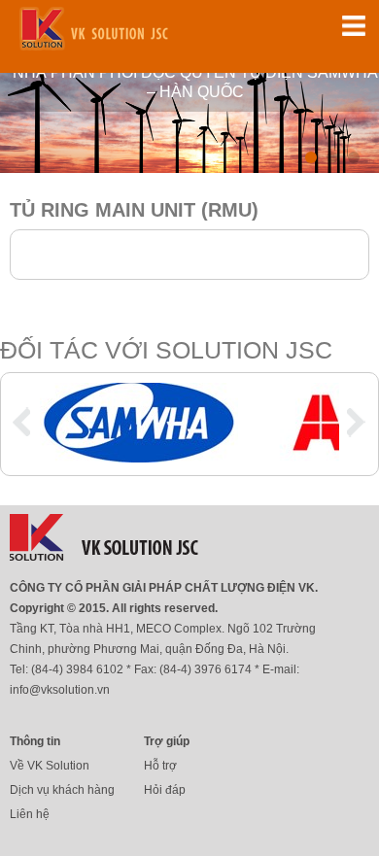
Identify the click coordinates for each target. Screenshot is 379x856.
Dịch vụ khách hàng (62, 790)
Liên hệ (30, 814)
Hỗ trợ (160, 765)
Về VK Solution (49, 765)
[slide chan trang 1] (139, 457)
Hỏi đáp (165, 790)
